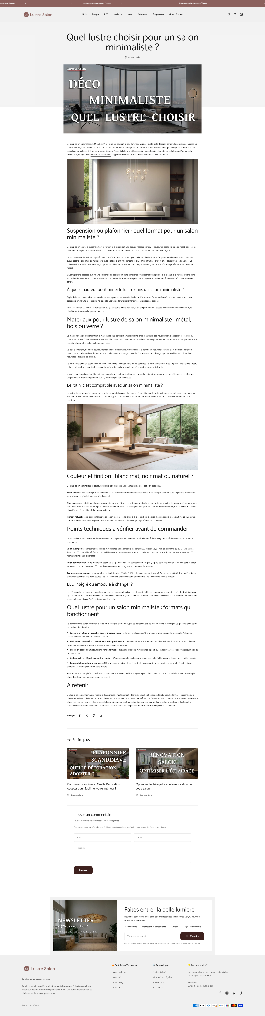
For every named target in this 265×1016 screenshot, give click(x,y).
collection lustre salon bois (144, 353)
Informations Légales (162, 977)
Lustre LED (116, 987)
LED (106, 14)
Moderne (118, 14)
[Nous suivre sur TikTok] (241, 993)
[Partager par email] (101, 715)
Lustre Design (118, 982)
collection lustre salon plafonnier (82, 264)
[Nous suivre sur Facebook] (220, 993)
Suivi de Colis (158, 982)
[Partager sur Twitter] (87, 715)
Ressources (158, 987)
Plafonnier (142, 14)
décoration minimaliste (101, 155)
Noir (130, 14)
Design (95, 14)
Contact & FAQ (159, 972)
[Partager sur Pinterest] (94, 715)
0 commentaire (134, 57)
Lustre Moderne (119, 972)
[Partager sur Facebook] (79, 715)
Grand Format (176, 14)
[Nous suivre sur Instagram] (227, 993)
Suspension (158, 14)
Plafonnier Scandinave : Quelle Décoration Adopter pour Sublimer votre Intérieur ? (93, 786)
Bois (84, 14)
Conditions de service (137, 827)
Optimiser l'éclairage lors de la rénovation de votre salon (164, 786)
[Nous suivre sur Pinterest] (234, 993)
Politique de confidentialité (114, 827)
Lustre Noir (117, 977)
